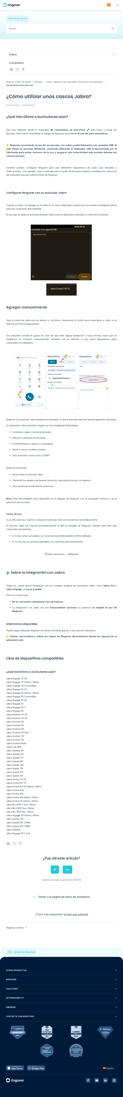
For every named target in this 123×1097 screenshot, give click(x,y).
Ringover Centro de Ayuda (18, 82)
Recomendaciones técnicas (19, 85)
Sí (55, 869)
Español (110, 1068)
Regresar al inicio (15, 927)
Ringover (38, 82)
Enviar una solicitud (76, 914)
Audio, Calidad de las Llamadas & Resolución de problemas (74, 82)
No (67, 869)
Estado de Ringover (24, 952)
